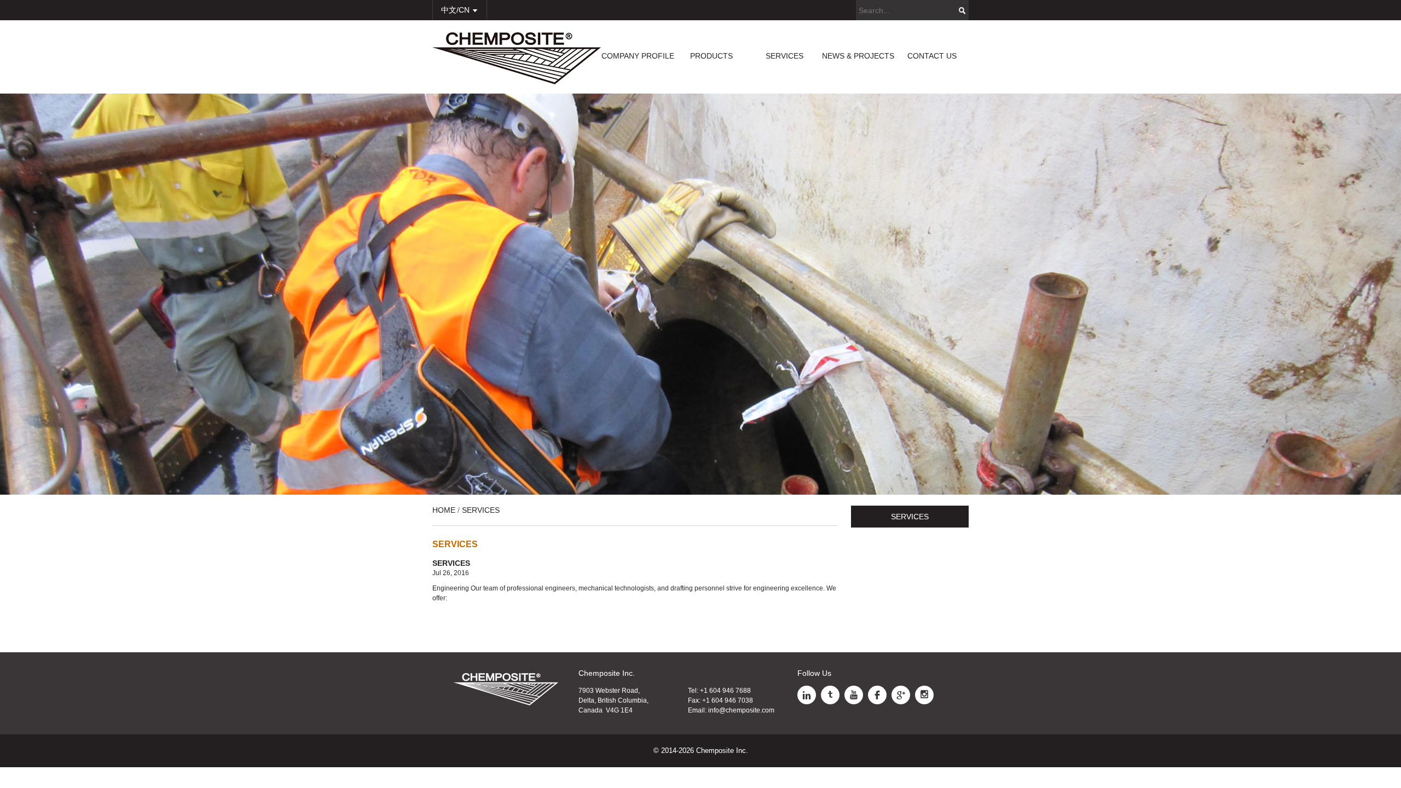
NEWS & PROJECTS (858, 55)
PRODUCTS (711, 55)
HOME (443, 510)
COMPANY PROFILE (637, 55)
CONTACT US (932, 55)
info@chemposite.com (741, 710)
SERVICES (784, 55)
